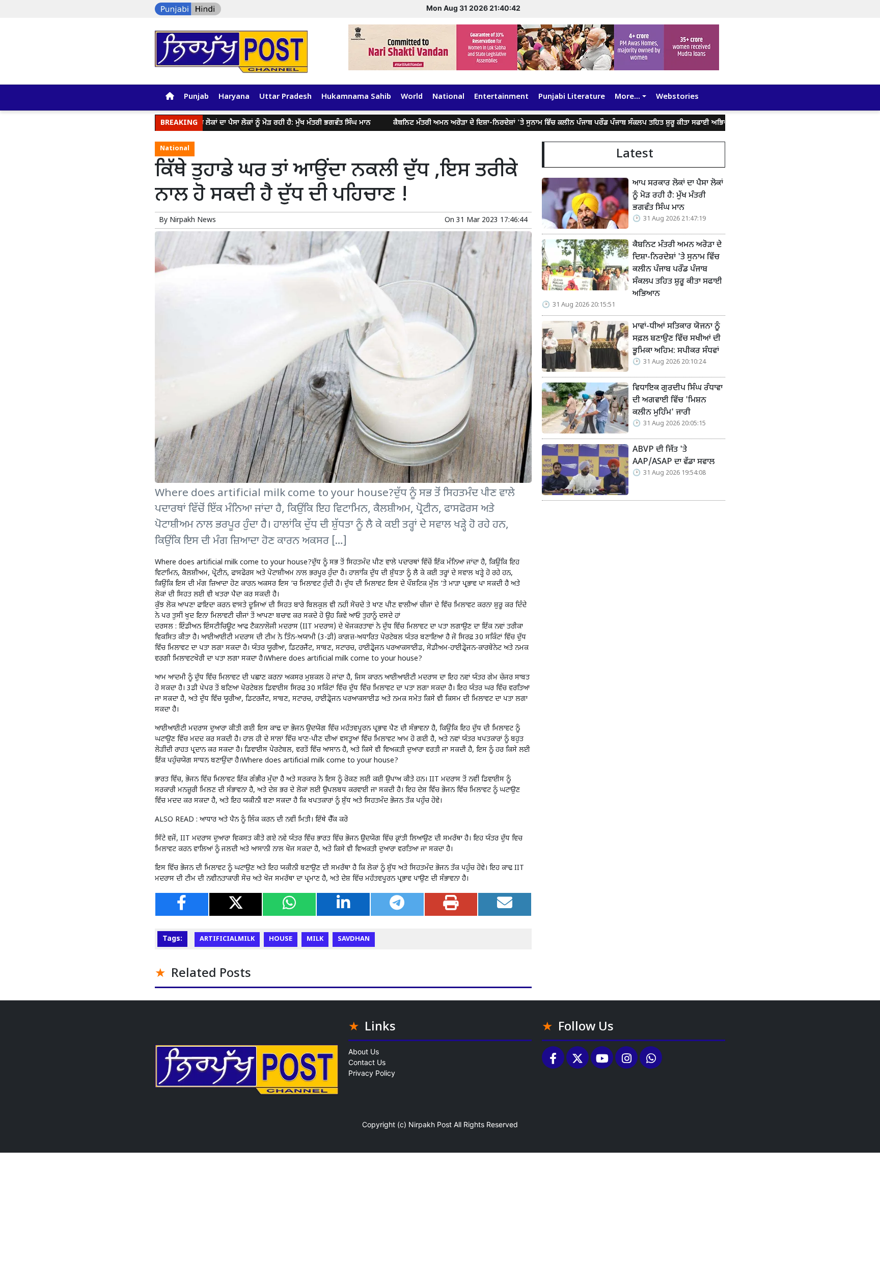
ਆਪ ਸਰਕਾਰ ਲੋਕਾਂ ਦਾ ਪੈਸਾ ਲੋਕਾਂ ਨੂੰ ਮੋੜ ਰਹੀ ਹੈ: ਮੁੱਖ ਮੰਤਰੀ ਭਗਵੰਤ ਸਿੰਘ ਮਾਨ (233, 123)
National (448, 97)
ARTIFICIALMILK (227, 939)
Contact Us (367, 1062)
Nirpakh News (193, 220)
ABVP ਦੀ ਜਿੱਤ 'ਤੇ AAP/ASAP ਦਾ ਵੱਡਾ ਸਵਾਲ (673, 456)
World (412, 97)
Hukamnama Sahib (356, 97)
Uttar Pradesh (285, 97)
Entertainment (501, 97)
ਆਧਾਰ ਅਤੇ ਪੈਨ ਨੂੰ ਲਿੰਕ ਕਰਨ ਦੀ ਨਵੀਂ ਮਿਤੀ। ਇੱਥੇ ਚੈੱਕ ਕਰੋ (274, 820)
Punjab (196, 97)
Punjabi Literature (571, 97)
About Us (363, 1051)
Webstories (677, 97)
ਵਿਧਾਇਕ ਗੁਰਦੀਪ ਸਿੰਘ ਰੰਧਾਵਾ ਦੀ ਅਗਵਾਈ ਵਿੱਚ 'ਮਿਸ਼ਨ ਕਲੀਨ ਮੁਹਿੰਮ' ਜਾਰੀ (677, 400)
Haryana (234, 97)
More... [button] (627, 97)
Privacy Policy (371, 1073)
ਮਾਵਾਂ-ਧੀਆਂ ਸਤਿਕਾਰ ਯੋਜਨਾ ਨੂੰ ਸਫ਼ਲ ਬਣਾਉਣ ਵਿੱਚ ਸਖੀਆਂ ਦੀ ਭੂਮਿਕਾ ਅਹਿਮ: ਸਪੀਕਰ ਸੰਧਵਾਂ (676, 339)
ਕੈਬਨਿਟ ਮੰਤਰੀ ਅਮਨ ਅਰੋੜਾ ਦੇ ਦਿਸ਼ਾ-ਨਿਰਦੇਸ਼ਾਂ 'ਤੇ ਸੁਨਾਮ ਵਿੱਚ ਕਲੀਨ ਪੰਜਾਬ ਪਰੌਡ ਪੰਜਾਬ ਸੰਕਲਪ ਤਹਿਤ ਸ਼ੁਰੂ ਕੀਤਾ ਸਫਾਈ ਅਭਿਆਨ (527, 123)
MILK (315, 939)
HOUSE (280, 939)
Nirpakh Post (430, 1124)
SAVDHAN (354, 939)
